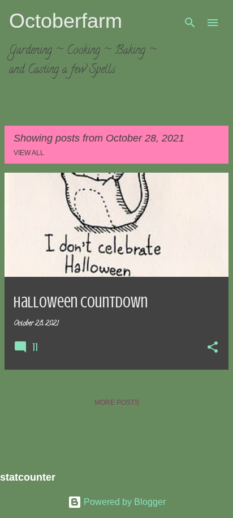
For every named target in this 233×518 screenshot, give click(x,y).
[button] (212, 348)
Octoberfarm (65, 20)
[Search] (190, 22)
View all (29, 153)
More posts (116, 402)
